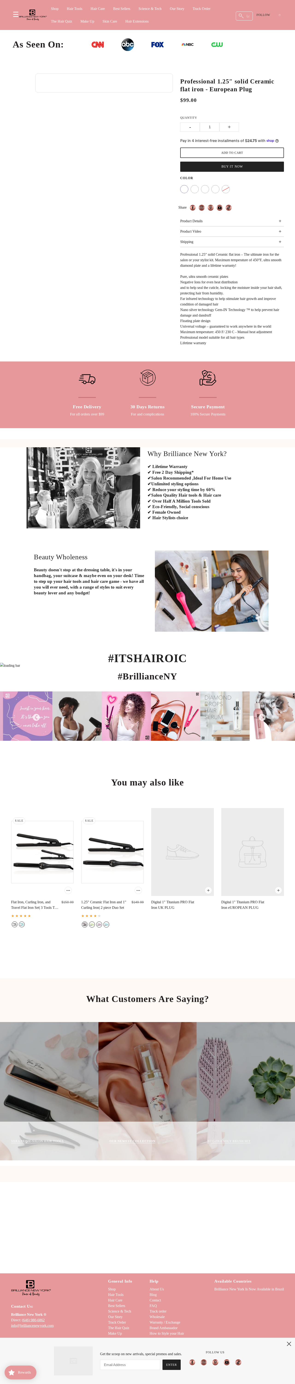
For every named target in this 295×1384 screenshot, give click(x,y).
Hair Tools (74, 9)
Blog (153, 1295)
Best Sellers (121, 9)
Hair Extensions (137, 21)
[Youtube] (227, 1362)
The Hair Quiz (61, 21)
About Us (157, 1289)
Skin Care (110, 21)
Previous (34, 716)
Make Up (87, 21)
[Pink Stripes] (184, 189)
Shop (55, 9)
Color (186, 178)
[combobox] (244, 16)
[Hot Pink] (205, 189)
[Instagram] (203, 1362)
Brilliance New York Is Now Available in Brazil (249, 1289)
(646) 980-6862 (33, 1320)
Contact (155, 1300)
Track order (158, 1311)
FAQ (153, 1306)
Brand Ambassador (163, 1328)
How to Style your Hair (167, 1333)
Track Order (201, 9)
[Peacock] (215, 189)
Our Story (177, 9)
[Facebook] (193, 1362)
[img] (194, 208)
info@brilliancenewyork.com (32, 1326)
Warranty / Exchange (165, 1322)
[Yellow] (195, 189)
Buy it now (232, 166)
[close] (289, 1344)
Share (182, 207)
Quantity (188, 117)
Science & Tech (150, 9)
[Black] (226, 189)
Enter (171, 1364)
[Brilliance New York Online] (33, 15)
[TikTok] (237, 1362)
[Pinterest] (215, 1362)
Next (260, 716)
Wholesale (157, 1317)
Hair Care (98, 9)
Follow (263, 15)
